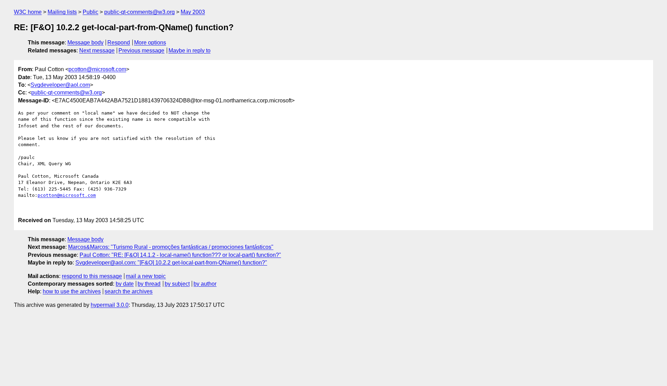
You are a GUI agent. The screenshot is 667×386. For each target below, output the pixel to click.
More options (150, 42)
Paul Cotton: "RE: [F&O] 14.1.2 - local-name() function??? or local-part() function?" (180, 255)
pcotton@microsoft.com (97, 69)
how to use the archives (72, 291)
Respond (118, 42)
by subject (177, 284)
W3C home (28, 12)
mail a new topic (146, 276)
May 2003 (193, 12)
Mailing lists (62, 12)
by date (125, 284)
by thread (149, 284)
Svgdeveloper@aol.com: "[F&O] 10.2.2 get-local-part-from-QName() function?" (171, 263)
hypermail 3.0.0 (110, 305)
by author (204, 284)
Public (90, 12)
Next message (97, 50)
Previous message (141, 50)
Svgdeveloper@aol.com (60, 85)
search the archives (129, 291)
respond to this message (92, 276)
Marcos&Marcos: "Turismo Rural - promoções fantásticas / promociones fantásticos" (170, 247)
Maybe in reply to (189, 50)
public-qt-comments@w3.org (139, 12)
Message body (85, 42)
